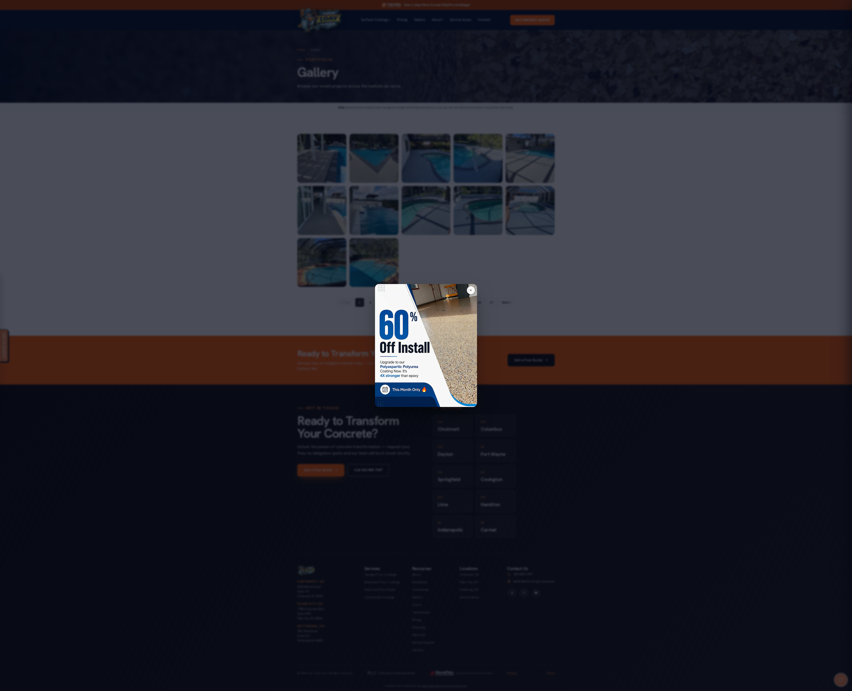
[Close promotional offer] (471, 290)
